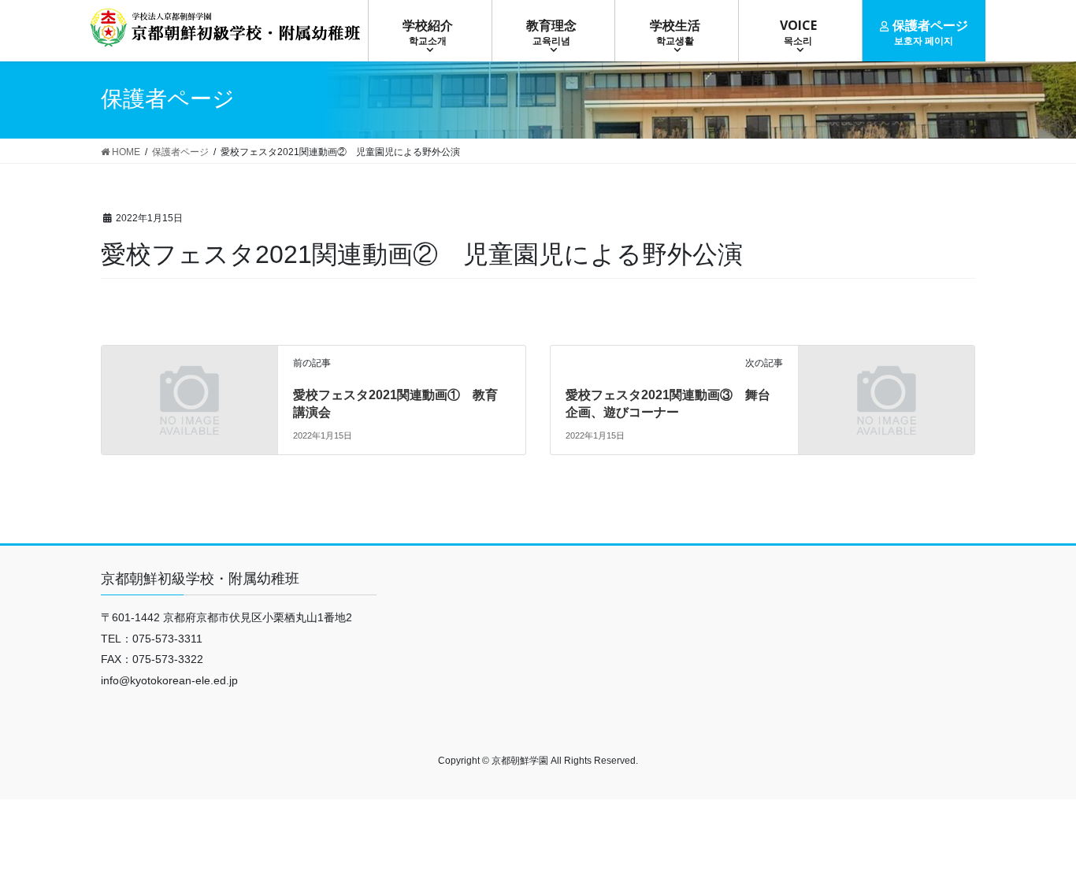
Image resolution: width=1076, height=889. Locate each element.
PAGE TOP (1036, 848)
